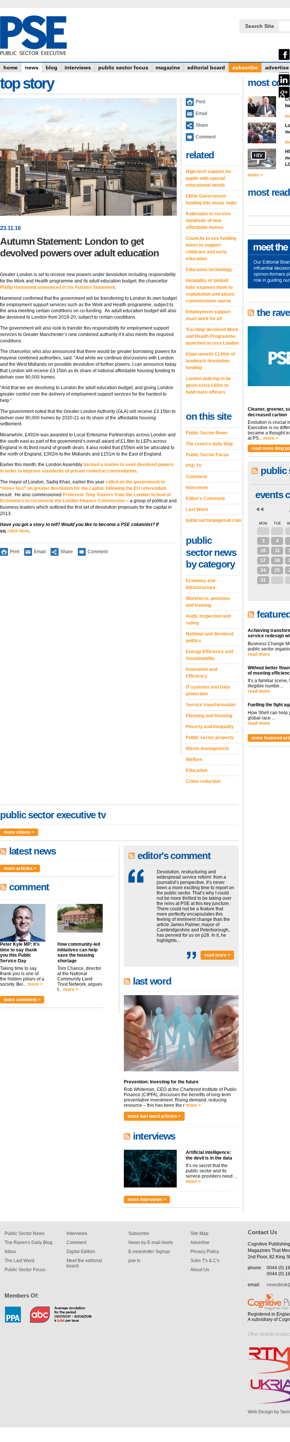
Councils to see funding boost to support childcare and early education (211, 248)
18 (277, 560)
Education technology (209, 269)
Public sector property (210, 737)
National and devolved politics (209, 637)
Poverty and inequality (210, 726)
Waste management (207, 748)
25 (277, 570)
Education (196, 770)
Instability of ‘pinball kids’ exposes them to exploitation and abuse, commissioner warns (210, 291)
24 (263, 570)
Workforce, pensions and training (208, 602)
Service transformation (211, 704)
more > (35, 984)
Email (40, 551)
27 (263, 531)
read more (259, 654)
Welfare (194, 759)
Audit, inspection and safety (208, 620)
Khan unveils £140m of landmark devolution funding (210, 360)
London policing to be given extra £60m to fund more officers (208, 385)
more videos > (19, 832)
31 (263, 580)
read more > (217, 955)
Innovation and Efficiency (201, 673)
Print (14, 551)
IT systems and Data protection (208, 690)
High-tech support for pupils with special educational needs (208, 178)
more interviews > (147, 1199)
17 (263, 560)
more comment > (22, 999)
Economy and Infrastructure (201, 584)
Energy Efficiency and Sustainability (209, 655)
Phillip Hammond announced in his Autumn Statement (57, 287)
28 (277, 531)
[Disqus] (88, 660)
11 (277, 550)
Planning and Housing (209, 715)
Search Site (259, 26)
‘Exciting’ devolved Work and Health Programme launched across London (212, 336)
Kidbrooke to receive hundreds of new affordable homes (208, 220)
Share (66, 551)
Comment (98, 551)
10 (263, 550)
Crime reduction (203, 781)
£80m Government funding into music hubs (211, 199)
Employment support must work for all (208, 315)
